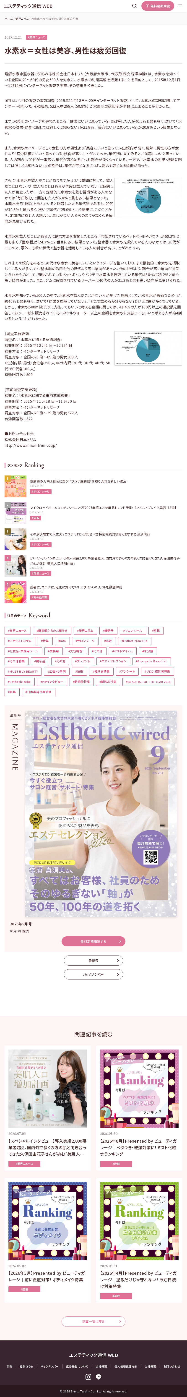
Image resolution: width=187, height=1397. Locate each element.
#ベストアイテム (122, 651)
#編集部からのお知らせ (52, 630)
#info (62, 641)
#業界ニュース (36, 37)
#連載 (156, 630)
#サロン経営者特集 (157, 671)
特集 (10, 1366)
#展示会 (39, 661)
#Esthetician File (135, 641)
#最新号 (108, 630)
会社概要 (101, 1366)
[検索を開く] (134, 6)
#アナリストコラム (19, 641)
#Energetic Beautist (151, 661)
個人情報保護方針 (125, 1366)
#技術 (79, 671)
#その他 (97, 651)
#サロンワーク (85, 641)
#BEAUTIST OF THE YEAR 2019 (148, 681)
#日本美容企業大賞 (38, 692)
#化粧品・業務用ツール (23, 651)
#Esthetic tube (19, 681)
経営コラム (26, 1366)
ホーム (9, 19)
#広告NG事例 (56, 671)
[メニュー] (180, 6)
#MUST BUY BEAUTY (23, 671)
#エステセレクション (113, 661)
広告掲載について (77, 1366)
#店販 (35, 518)
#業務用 (53, 651)
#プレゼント (82, 661)
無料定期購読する (93, 941)
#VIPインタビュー (51, 681)
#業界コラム (85, 630)
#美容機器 (75, 651)
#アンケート (127, 671)
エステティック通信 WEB (28, 6)
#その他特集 (39, 597)
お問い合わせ (172, 1366)
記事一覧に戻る (93, 1321)
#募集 (12, 692)
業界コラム (22, 19)
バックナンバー (93, 974)
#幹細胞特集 (81, 681)
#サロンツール (41, 491)
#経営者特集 (101, 671)
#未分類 (147, 651)
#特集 (45, 641)
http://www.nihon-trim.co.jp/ (31, 445)
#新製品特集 (107, 681)
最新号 (93, 960)
